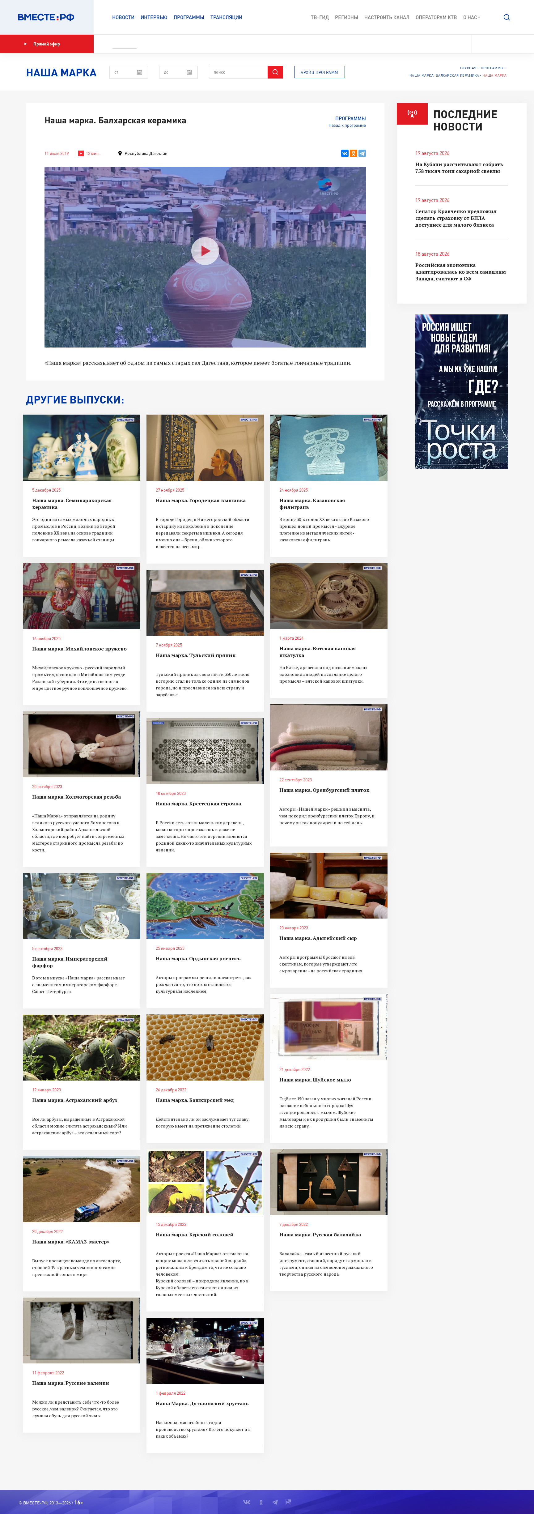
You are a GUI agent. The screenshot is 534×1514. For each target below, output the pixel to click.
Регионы (346, 17)
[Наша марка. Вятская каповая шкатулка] (329, 596)
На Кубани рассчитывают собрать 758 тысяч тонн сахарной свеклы (459, 167)
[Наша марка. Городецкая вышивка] (205, 448)
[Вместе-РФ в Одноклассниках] (492, 44)
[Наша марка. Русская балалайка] (329, 1182)
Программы (189, 17)
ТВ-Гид (320, 17)
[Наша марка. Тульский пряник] (205, 603)
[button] (506, 17)
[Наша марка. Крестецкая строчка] (205, 751)
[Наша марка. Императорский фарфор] (81, 906)
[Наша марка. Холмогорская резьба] (81, 744)
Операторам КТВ (436, 17)
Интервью (154, 17)
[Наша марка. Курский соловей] (205, 1182)
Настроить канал (386, 17)
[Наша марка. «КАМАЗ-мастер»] (81, 1189)
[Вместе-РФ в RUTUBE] (512, 44)
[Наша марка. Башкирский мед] (205, 1047)
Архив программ (319, 72)
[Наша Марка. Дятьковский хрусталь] (205, 1351)
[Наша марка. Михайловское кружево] (81, 596)
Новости (123, 17)
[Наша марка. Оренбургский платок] (329, 737)
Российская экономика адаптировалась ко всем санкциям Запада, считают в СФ (460, 272)
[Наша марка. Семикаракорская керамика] (81, 448)
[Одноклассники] (353, 153)
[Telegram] (362, 153)
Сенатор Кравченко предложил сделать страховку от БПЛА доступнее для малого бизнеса (456, 218)
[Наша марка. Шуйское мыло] (329, 1027)
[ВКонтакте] (345, 153)
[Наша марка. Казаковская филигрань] (329, 448)
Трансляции (226, 17)
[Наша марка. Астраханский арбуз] (81, 1048)
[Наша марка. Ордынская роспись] (205, 906)
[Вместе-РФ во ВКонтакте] (480, 44)
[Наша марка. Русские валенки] (81, 1331)
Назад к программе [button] (347, 125)
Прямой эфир (46, 43)
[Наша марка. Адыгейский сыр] (329, 886)
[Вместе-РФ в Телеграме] (503, 44)
